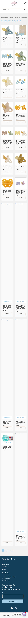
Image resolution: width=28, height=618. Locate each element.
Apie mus (4, 567)
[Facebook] (12, 608)
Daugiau (7, 313)
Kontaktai (4, 569)
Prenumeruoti (13, 601)
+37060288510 (7, 578)
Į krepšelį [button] (7, 44)
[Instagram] (16, 608)
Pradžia (3, 17)
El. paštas (4, 592)
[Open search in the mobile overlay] (14, 9)
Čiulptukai (16, 17)
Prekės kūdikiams (9, 17)
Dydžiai (3, 563)
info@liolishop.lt (7, 580)
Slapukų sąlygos (5, 566)
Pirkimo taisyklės (5, 564)
